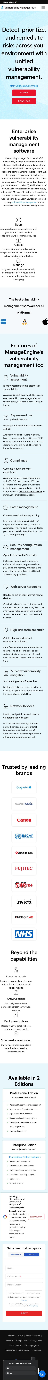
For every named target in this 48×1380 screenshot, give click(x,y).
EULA (20, 1336)
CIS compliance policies (30, 491)
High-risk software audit (27, 630)
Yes (10, 1368)
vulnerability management (24, 202)
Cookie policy (15, 1345)
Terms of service (33, 1336)
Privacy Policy (33, 1306)
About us (11, 1336)
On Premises (16, 1255)
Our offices (37, 1350)
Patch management (24, 507)
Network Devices (22, 706)
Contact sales (24, 1350)
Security (9, 1341)
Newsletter (10, 1350)
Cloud (31, 1255)
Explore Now (36, 1217)
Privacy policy (36, 1341)
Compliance (18, 460)
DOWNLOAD (24, 101)
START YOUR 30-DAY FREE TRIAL (24, 86)
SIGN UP (24, 92)
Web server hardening (25, 586)
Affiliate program (31, 1345)
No (10, 1373)
